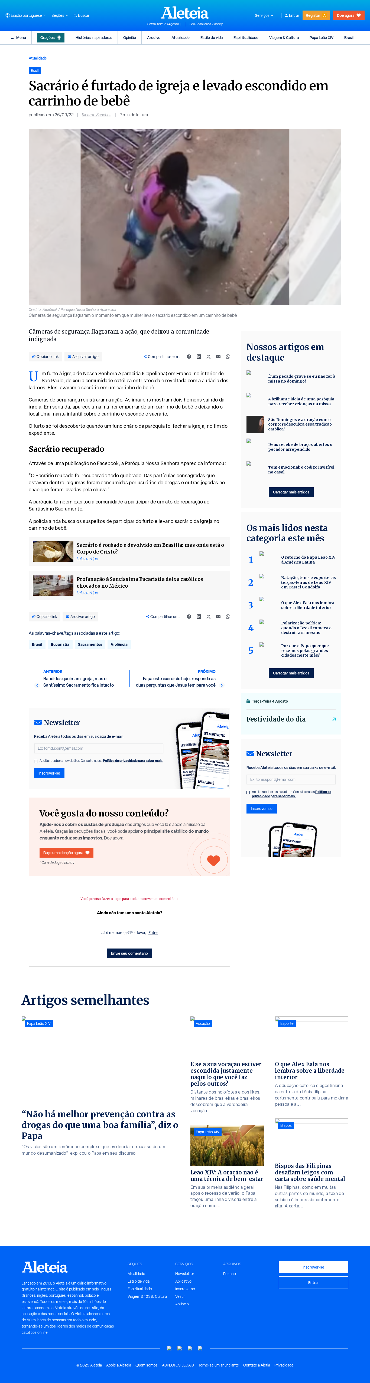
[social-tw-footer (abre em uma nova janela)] (190, 1348)
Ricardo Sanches (96, 115)
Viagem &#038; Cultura (147, 1296)
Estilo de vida (211, 37)
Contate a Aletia (256, 1365)
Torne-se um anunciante (218, 1365)
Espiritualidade (245, 37)
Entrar (294, 15)
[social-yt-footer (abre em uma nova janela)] (169, 1348)
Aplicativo (183, 1281)
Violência (119, 644)
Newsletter (184, 1273)
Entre (153, 932)
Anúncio (182, 1304)
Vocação (203, 1023)
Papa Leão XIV (321, 37)
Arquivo (153, 37)
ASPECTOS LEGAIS (178, 1365)
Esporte (287, 1023)
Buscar (83, 15)
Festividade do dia (276, 719)
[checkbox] (35, 761)
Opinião (129, 37)
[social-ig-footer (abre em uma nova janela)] (200, 1348)
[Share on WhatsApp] (228, 356)
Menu (21, 37)
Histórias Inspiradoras (94, 37)
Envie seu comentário (129, 953)
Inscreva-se (185, 1288)
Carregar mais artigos (291, 492)
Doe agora (345, 15)
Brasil (348, 37)
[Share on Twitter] (208, 356)
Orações (47, 37)
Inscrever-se (49, 773)
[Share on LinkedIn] (199, 356)
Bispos (286, 1125)
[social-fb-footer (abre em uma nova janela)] (179, 1348)
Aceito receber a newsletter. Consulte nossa (101, 761)
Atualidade (180, 37)
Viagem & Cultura (284, 37)
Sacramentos (90, 644)
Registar (313, 15)
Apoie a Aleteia (118, 1365)
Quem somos (146, 1365)
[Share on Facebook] (189, 356)
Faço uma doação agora (63, 852)
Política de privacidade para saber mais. (133, 760)
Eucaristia (60, 644)
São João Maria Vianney (206, 24)
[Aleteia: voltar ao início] (185, 12)
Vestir (180, 1296)
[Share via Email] (218, 356)
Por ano (229, 1273)
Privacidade (284, 1365)
